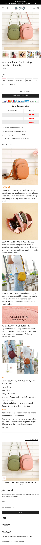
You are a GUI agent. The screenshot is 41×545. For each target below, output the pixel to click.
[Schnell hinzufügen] (4, 478)
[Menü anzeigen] (2, 8)
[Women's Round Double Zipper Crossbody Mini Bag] (20, 461)
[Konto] (34, 8)
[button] (7, 8)
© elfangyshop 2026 (7, 541)
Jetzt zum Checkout (20, 96)
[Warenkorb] (38, 8)
